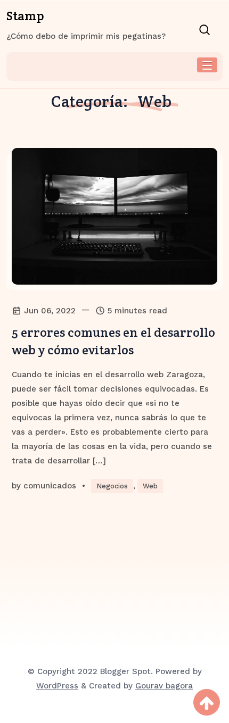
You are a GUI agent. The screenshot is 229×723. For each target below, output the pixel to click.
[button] (207, 64)
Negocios (112, 486)
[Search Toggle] (203, 29)
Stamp (25, 15)
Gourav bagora (164, 686)
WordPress (57, 686)
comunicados (49, 486)
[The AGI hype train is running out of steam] (114, 216)
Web (150, 486)
